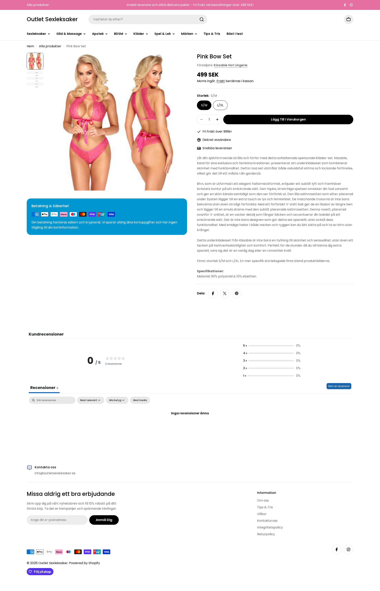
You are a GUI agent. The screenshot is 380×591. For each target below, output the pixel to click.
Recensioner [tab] (44, 387)
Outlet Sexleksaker (52, 19)
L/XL (220, 105)
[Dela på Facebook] (213, 293)
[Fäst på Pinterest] (236, 293)
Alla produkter (38, 5)
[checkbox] (140, 400)
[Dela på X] (225, 293)
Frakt (221, 81)
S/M (204, 105)
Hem (30, 46)
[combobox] (147, 19)
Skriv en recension (339, 386)
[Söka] (201, 19)
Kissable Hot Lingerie (230, 65)
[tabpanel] (190, 426)
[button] (271, 345)
